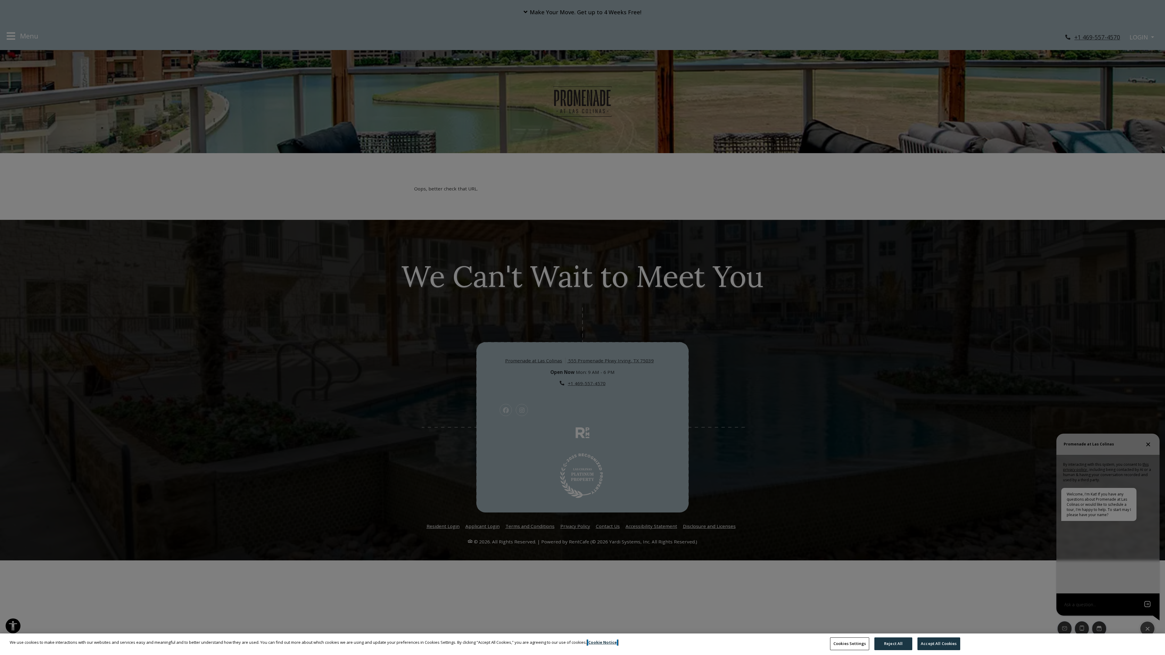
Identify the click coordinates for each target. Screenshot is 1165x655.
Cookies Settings (849, 643)
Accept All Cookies (939, 643)
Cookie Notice (602, 642)
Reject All (893, 643)
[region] (582, 644)
